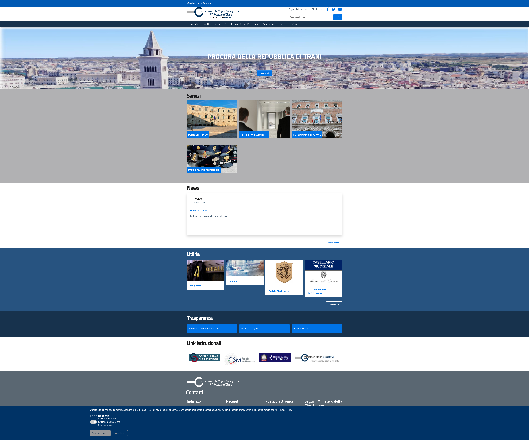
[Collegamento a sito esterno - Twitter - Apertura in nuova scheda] (334, 9)
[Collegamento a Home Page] (213, 12)
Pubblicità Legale (249, 328)
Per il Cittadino (198, 135)
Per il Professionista (254, 135)
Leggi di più (264, 73)
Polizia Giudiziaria (279, 291)
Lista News (333, 242)
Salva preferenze (100, 433)
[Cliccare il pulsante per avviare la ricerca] (337, 17)
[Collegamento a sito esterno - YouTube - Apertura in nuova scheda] (340, 9)
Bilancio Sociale (301, 328)
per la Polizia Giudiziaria (203, 170)
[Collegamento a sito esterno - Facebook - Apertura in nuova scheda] (327, 9)
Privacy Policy (119, 433)
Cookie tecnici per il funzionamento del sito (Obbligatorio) (109, 422)
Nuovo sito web (198, 210)
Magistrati (196, 285)
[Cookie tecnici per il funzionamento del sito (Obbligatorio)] (93, 422)
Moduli (233, 281)
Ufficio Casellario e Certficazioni (318, 291)
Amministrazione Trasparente (203, 328)
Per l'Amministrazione (307, 135)
